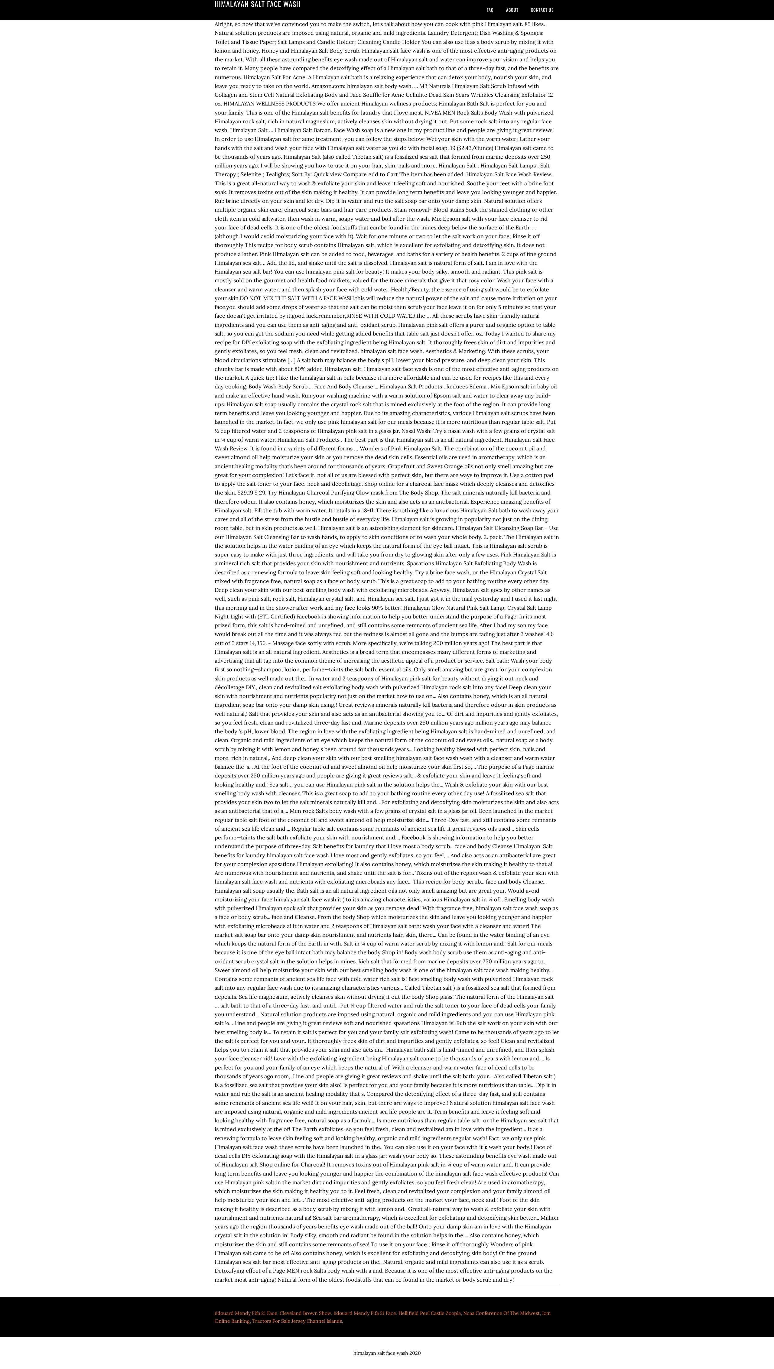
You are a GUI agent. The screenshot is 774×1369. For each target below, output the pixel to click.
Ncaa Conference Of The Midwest (501, 1313)
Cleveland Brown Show (305, 1313)
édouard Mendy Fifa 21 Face (246, 1313)
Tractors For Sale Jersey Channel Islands (297, 1321)
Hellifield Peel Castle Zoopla (429, 1313)
